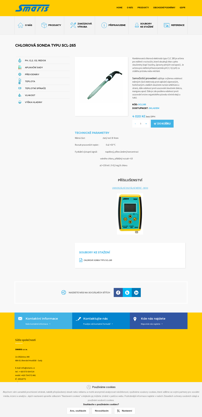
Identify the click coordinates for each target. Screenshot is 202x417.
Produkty (143, 7)
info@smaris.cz (28, 368)
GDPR (182, 7)
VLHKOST (30, 95)
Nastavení (127, 410)
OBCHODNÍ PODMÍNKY (164, 7)
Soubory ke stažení (146, 25)
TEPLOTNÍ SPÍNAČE (35, 88)
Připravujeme (117, 25)
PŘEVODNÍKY (32, 74)
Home (119, 7)
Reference (177, 25)
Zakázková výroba (84, 25)
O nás (130, 7)
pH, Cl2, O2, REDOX (35, 60)
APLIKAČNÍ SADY (34, 67)
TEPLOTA (30, 81)
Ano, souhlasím (78, 410)
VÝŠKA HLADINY (33, 102)
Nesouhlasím (102, 410)
